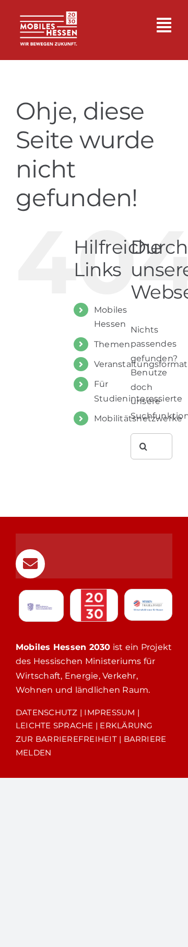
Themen (112, 344)
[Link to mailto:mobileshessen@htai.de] (30, 563)
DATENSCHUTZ (47, 712)
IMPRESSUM (109, 712)
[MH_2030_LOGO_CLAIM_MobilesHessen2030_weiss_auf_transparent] (48, 6)
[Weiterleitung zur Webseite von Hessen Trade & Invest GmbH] (148, 605)
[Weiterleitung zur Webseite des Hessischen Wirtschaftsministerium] (41, 605)
